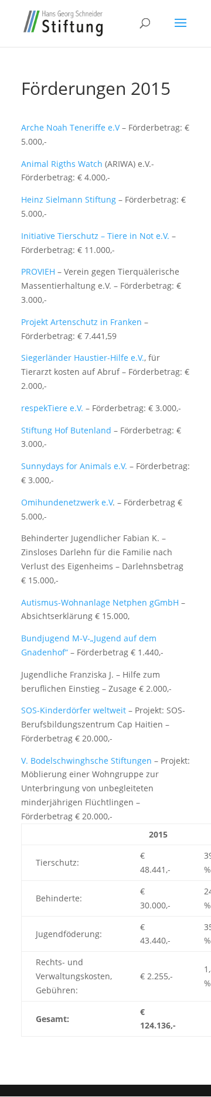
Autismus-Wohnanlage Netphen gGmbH (100, 602)
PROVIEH (39, 271)
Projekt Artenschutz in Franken (81, 321)
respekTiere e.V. (52, 407)
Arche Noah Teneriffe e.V (70, 127)
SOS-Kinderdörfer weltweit (73, 710)
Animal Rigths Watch (62, 163)
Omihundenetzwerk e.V (67, 502)
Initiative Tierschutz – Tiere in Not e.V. (95, 235)
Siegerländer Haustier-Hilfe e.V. (82, 357)
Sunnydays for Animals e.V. (74, 465)
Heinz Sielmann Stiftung (68, 199)
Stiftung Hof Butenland (66, 430)
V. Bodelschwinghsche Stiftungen (86, 760)
